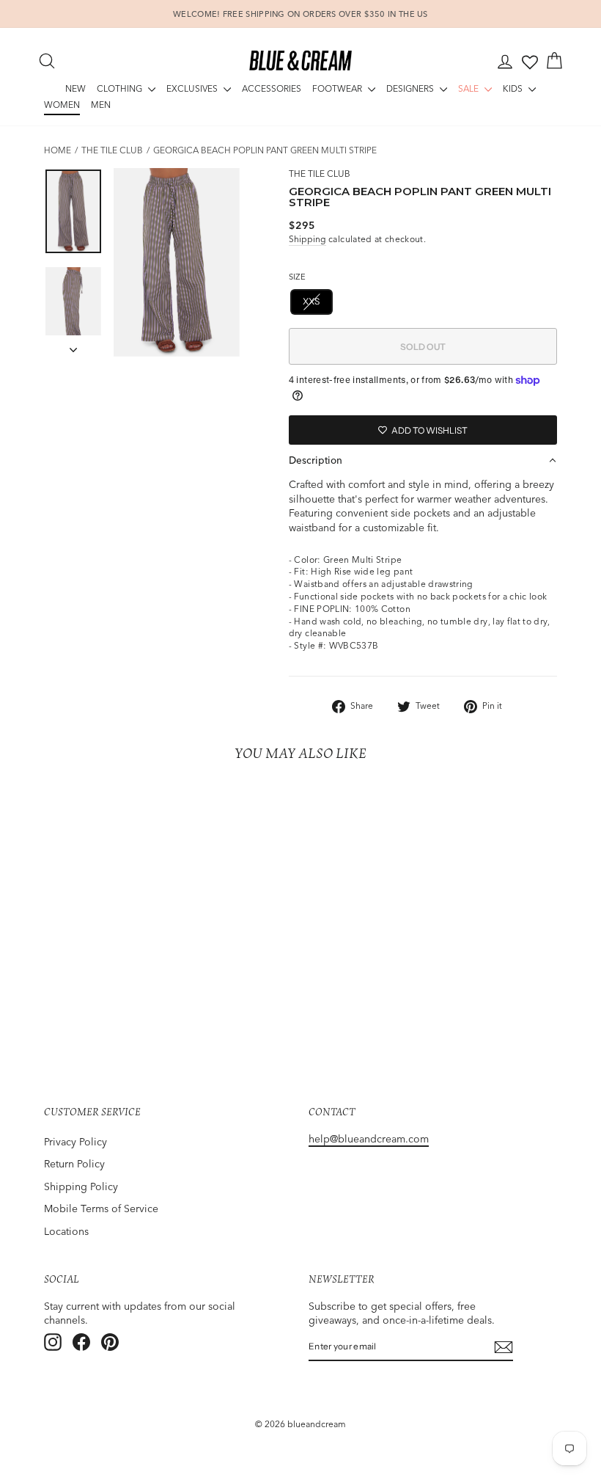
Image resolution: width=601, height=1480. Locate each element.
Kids (514, 88)
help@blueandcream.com (369, 1138)
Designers (411, 88)
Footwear (338, 88)
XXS (311, 301)
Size (297, 276)
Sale (469, 88)
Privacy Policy (75, 1141)
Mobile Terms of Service (101, 1208)
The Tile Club (112, 150)
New (75, 88)
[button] (423, 460)
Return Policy (74, 1163)
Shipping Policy (81, 1186)
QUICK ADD (102, 931)
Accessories (271, 88)
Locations (66, 1231)
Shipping (307, 238)
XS (354, 301)
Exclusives (193, 88)
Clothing (120, 88)
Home (57, 150)
